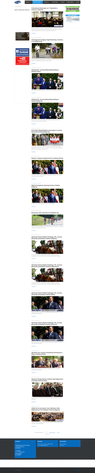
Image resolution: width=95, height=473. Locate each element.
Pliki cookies (62, 445)
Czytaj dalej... (33, 33)
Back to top (77, 470)
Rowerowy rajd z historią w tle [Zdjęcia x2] (45, 213)
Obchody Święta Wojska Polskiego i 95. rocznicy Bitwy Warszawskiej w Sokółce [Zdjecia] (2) (46, 265)
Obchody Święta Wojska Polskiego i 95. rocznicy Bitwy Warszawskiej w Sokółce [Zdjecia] (46, 237)
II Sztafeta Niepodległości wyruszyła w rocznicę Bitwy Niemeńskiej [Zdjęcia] (46, 131)
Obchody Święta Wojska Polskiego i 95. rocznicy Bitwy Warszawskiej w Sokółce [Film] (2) (46, 323)
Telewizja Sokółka (18, 470)
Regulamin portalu (63, 444)
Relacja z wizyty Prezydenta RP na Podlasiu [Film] (47, 158)
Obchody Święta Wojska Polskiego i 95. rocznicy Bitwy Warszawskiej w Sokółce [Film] (46, 293)
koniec (58, 432)
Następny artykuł (52, 432)
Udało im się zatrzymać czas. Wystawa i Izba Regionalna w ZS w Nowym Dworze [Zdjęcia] (45, 409)
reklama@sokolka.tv (44, 445)
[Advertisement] (22, 86)
